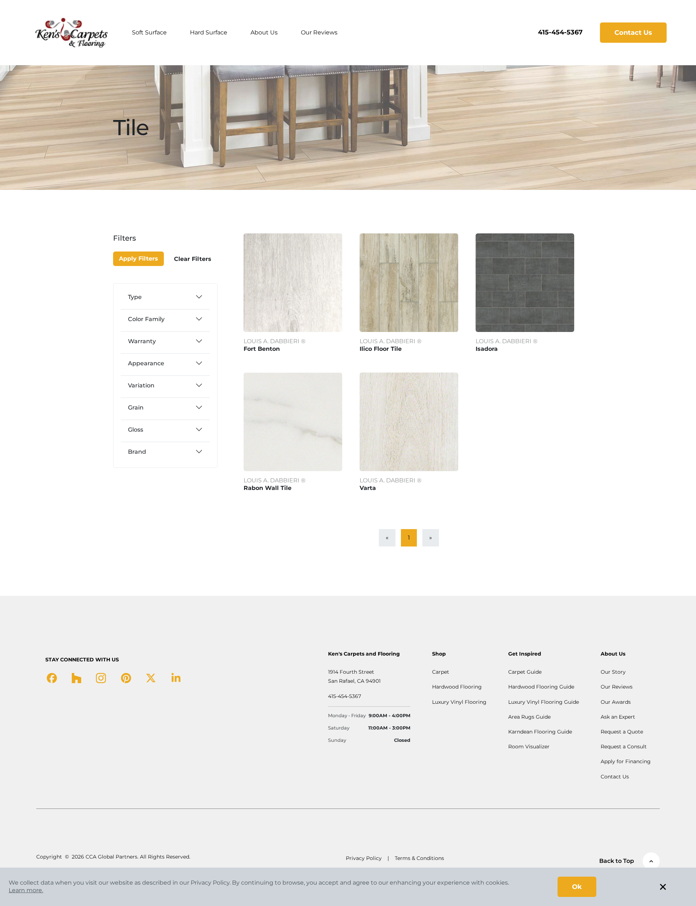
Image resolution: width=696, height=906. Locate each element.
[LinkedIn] (176, 678)
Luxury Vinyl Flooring (459, 702)
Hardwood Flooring (457, 686)
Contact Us (633, 33)
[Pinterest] (126, 678)
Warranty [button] (142, 341)
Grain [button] (136, 407)
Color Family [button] (146, 319)
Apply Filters (138, 258)
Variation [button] (141, 385)
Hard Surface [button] (208, 32)
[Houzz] (76, 678)
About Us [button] (264, 32)
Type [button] (135, 297)
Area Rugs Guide (529, 717)
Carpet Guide (525, 672)
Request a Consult (624, 746)
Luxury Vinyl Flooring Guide (543, 702)
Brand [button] (137, 451)
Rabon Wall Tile (267, 488)
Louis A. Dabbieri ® (275, 341)
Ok (577, 887)
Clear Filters (192, 258)
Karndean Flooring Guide (540, 731)
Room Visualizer (529, 746)
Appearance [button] (146, 363)
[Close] (139, 242)
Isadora (487, 348)
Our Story (613, 672)
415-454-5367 (560, 32)
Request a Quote (622, 731)
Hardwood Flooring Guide (541, 686)
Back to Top (616, 860)
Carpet (440, 672)
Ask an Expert (618, 717)
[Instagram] (101, 678)
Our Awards (616, 702)
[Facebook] (52, 678)
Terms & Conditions (419, 858)
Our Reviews (319, 32)
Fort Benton (262, 348)
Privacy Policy (364, 858)
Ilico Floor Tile (381, 348)
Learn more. (26, 890)
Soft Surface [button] (149, 32)
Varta (368, 488)
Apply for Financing (626, 761)
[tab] (165, 296)
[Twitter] (151, 678)
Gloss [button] (135, 429)
